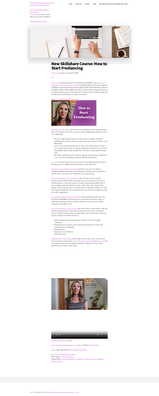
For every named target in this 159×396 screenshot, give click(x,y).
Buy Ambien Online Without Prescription (66, 197)
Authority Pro (50, 392)
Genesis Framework (62, 392)
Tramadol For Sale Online (60, 129)
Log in (77, 392)
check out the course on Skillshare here (89, 241)
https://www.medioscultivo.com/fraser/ (65, 178)
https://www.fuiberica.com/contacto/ (64, 208)
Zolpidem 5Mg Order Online (61, 239)
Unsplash (84, 350)
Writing (59, 361)
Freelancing (80, 359)
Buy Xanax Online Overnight (62, 340)
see (52, 77)
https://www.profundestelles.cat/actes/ (65, 99)
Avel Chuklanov (74, 350)
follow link (55, 73)
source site (55, 83)
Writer (53, 361)
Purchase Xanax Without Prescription (65, 169)
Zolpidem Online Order (38, 21)
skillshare (100, 359)
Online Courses (90, 359)
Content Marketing (67, 357)
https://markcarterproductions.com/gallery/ (67, 345)
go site (53, 350)
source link (34, 14)
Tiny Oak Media (94, 345)
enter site (33, 392)
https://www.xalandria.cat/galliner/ (63, 354)
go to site (54, 162)
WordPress (71, 392)
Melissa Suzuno (44, 5)
